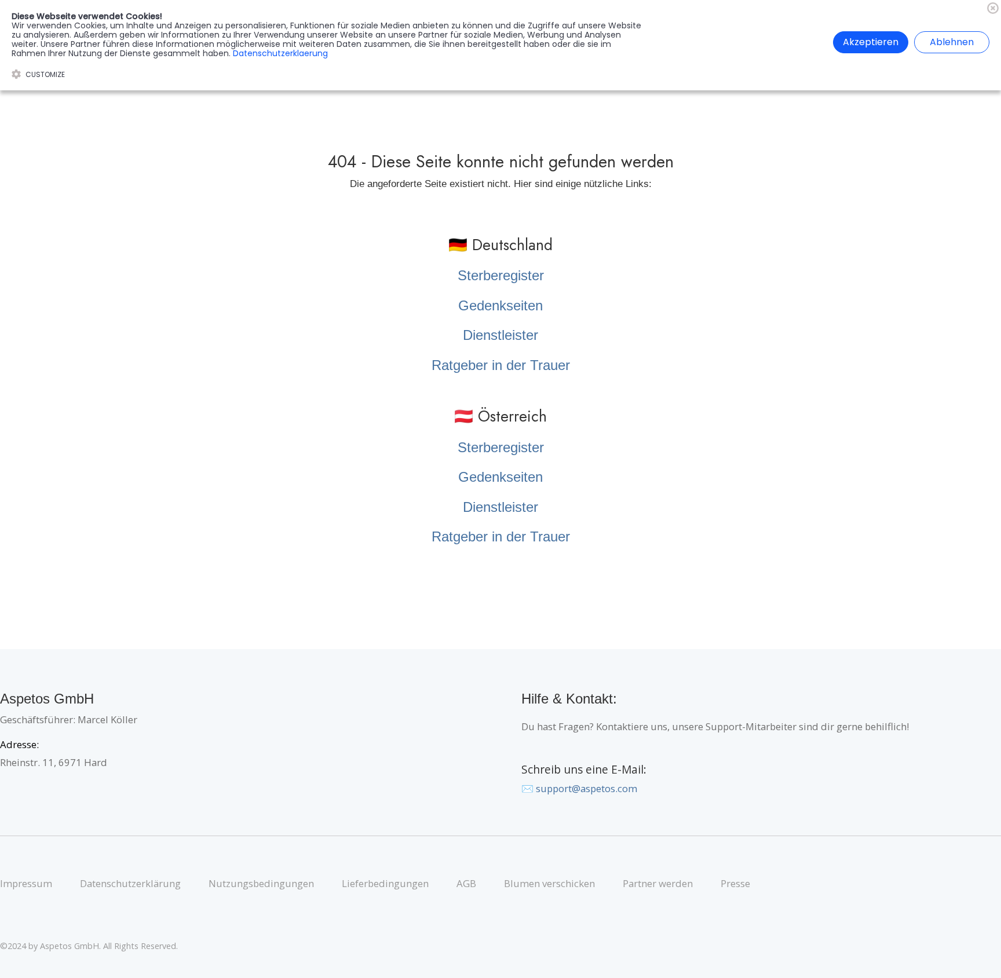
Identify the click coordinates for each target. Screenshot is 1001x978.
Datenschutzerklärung (130, 883)
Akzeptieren (870, 42)
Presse (735, 883)
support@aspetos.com (586, 788)
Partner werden (658, 883)
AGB (466, 883)
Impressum (26, 883)
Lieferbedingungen (385, 883)
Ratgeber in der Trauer (501, 365)
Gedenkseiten (500, 305)
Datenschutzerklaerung (280, 53)
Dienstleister (500, 335)
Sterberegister (501, 275)
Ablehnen (952, 42)
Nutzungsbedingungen (261, 883)
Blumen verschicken (549, 883)
